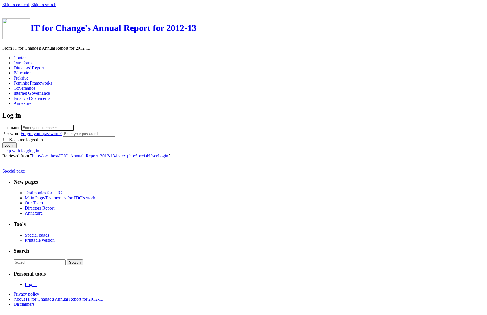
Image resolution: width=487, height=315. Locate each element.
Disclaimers (24, 304)
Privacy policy (26, 294)
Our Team (23, 62)
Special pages (37, 235)
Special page (13, 171)
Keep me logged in (25, 139)
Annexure (22, 103)
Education (23, 73)
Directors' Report (29, 67)
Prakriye (21, 78)
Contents (21, 57)
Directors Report (39, 208)
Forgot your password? (41, 133)
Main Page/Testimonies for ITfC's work (60, 197)
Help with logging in (20, 150)
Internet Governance (32, 93)
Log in (31, 284)
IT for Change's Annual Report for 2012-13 (113, 28)
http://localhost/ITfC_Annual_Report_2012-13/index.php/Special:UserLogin (100, 155)
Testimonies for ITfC (43, 192)
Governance (24, 88)
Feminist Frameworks (33, 83)
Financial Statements (32, 98)
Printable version (40, 240)
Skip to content (15, 4)
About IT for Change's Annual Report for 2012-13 (58, 299)
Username (11, 127)
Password (32, 133)
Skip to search (43, 4)
